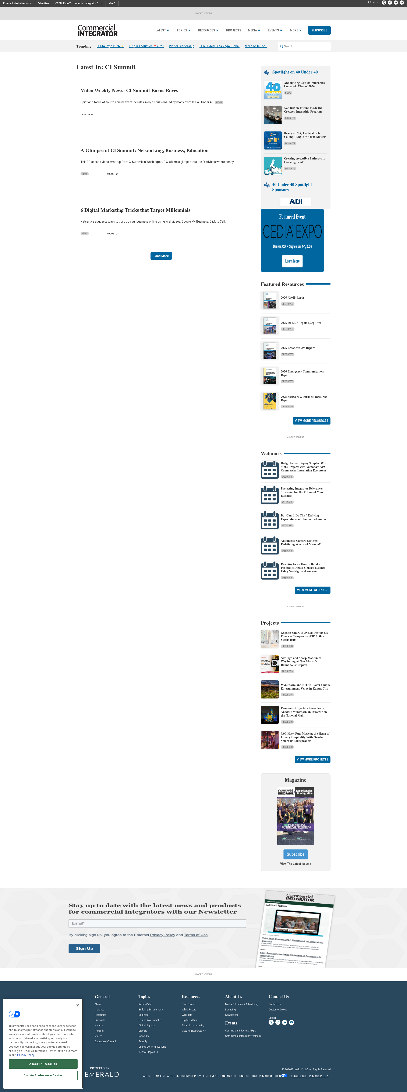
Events (273, 30)
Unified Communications (152, 1046)
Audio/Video (145, 1004)
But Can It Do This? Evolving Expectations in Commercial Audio (303, 517)
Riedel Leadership (181, 46)
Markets (142, 1031)
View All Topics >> (148, 1052)
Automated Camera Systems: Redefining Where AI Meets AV (301, 542)
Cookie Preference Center (43, 1075)
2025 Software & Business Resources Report (304, 398)
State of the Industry (193, 1025)
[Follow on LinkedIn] (396, 2)
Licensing (230, 1009)
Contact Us (275, 1004)
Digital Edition (190, 1020)
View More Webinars (312, 590)
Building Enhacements (151, 1009)
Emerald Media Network (17, 3)
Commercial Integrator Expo (240, 1030)
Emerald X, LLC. (300, 1069)
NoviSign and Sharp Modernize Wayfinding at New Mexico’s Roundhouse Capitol (301, 661)
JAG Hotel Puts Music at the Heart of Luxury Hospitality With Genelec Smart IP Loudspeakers (305, 737)
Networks (143, 1036)
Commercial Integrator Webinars (243, 1036)
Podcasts (100, 1020)
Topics (182, 30)
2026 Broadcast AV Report (298, 348)
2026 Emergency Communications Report (303, 373)
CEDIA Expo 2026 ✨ (110, 46)
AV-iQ (112, 3)
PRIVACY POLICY (319, 1076)
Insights (290, 118)
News (219, 102)
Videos (98, 1036)
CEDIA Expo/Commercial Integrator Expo (78, 3)
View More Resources (311, 420)
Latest (161, 30)
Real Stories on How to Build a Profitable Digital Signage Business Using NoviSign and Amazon (303, 568)
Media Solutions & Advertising (241, 1004)
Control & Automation (150, 1020)
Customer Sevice (278, 1009)
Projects (233, 30)
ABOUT (147, 1076)
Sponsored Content (105, 1041)
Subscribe (319, 30)
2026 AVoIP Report (293, 297)
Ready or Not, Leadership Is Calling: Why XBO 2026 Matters (305, 135)
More (294, 30)
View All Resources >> (194, 1031)
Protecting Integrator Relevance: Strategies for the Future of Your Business (302, 492)
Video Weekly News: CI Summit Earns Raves (129, 90)
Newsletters (231, 1015)
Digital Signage (146, 1025)
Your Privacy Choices (266, 1076)
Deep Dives (287, 304)
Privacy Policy (25, 1055)
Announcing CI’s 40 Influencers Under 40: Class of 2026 (304, 84)
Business (143, 1015)
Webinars (287, 477)
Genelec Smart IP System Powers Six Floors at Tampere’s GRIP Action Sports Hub (304, 636)
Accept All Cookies (43, 1063)
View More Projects (312, 759)
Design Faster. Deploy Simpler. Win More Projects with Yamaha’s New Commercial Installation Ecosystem (303, 467)
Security (142, 1041)
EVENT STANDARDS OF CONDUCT (229, 1076)
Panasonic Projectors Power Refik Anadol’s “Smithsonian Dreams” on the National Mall (304, 712)
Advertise (43, 3)
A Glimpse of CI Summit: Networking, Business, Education (145, 150)
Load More (161, 256)
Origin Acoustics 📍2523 (146, 46)
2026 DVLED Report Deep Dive (301, 322)
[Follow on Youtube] (402, 2)
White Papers (189, 1009)
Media (252, 30)
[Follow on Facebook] (390, 2)
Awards (99, 1025)
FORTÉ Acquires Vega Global (219, 46)
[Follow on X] (384, 2)
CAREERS (159, 1076)
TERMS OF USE (298, 1076)
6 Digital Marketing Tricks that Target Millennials (135, 209)
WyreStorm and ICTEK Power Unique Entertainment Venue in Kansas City (305, 687)
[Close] (77, 1005)
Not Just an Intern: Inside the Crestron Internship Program (303, 110)
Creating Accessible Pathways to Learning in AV (304, 160)
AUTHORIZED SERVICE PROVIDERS (187, 1076)
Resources (206, 30)
